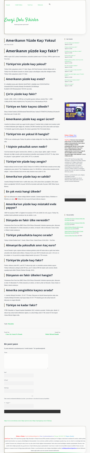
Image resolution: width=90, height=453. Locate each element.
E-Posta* (6, 380)
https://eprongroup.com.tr (40, 420)
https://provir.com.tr (27, 420)
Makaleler (11, 324)
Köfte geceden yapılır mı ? (70, 55)
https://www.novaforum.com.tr (12, 420)
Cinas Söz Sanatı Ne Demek (14, 334)
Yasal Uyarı (30, 5)
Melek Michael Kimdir (52, 334)
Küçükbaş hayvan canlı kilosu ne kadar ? (73, 51)
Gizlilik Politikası (18, 5)
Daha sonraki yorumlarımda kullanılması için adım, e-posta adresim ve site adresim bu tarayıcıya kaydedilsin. (26, 398)
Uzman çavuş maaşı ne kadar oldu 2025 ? (73, 69)
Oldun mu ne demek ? (69, 84)
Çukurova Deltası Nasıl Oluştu (71, 235)
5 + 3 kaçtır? (7, 402)
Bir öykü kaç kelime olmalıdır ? (71, 65)
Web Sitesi (6, 388)
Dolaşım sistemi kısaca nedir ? (71, 47)
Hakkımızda (40, 5)
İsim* (5, 372)
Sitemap (49, 420)
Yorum (5, 352)
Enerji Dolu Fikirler (21, 20)
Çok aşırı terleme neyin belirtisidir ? (72, 42)
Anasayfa (8, 5)
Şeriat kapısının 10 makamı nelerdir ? (72, 80)
